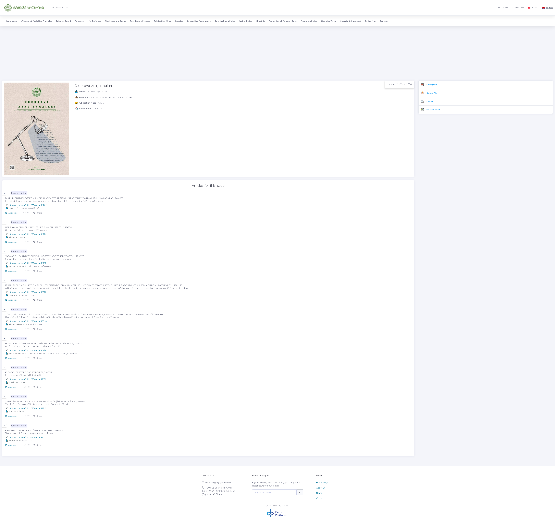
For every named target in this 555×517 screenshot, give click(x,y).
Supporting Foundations (199, 21)
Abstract (12, 213)
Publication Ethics (162, 21)
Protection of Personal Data (283, 21)
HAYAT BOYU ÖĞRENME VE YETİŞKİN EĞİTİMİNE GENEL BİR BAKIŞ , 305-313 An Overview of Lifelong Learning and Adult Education (43, 345)
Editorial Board (63, 21)
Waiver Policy (245, 21)
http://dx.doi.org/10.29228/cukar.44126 (27, 234)
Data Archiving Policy (225, 21)
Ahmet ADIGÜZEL (17, 237)
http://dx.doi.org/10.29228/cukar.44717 (27, 263)
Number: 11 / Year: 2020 (399, 84)
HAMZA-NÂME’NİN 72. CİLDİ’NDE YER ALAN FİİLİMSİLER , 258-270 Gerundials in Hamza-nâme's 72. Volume (38, 228)
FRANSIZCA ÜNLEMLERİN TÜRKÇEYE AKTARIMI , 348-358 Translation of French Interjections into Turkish (34, 432)
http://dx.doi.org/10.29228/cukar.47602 (27, 379)
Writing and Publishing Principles (36, 21)
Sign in (504, 8)
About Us (260, 21)
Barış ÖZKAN (15, 440)
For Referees (94, 21)
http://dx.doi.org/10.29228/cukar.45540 (28, 321)
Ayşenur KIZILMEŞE (18, 266)
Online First (370, 21)
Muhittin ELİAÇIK (16, 411)
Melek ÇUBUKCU (17, 382)
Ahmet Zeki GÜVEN (18, 324)
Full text (26, 212)
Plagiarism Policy (309, 21)
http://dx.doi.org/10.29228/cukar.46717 (27, 350)
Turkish (534, 7)
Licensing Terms (328, 21)
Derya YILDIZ (15, 295)
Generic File (432, 93)
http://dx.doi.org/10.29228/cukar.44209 (28, 205)
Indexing (179, 21)
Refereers (79, 21)
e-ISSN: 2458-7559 (59, 8)
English (549, 7)
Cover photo (432, 85)
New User (519, 8)
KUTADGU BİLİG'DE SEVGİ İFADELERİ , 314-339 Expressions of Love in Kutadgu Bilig (28, 373)
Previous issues (433, 109)
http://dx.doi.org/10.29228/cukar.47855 (27, 437)
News (319, 493)
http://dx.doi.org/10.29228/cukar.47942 (27, 408)
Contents (430, 101)
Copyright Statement (350, 21)
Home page (11, 21)
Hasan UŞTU (15, 208)
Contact (384, 21)
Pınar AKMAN (15, 353)
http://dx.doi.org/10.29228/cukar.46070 (27, 292)
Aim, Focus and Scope (115, 21)
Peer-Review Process (140, 21)
